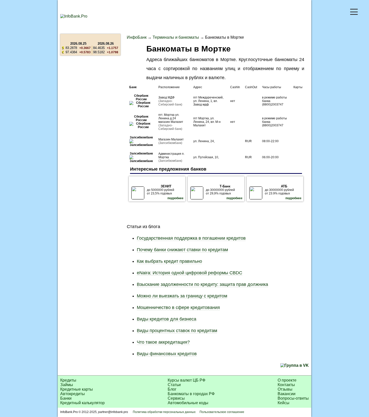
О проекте (287, 380)
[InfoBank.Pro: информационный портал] (73, 16)
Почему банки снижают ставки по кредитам (182, 249)
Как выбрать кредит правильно (169, 261)
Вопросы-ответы (293, 398)
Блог (172, 389)
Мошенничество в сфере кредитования (178, 307)
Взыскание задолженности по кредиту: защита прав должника (202, 284)
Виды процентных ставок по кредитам (177, 330)
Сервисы (176, 398)
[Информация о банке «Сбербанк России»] (141, 106)
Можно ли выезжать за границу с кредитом (182, 295)
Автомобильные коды (188, 403)
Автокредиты (72, 394)
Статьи (174, 385)
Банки (66, 398)
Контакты (286, 385)
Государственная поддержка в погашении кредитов (191, 238)
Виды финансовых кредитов (167, 353)
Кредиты (68, 380)
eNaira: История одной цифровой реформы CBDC (189, 272)
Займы (66, 385)
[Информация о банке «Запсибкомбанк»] (141, 145)
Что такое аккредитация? (163, 342)
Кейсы (283, 403)
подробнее (175, 198)
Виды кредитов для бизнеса (166, 319)
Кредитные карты (76, 389)
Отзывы (285, 389)
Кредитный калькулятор (82, 403)
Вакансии (286, 394)
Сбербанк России (141, 97)
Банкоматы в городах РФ (191, 394)
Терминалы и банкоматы (176, 37)
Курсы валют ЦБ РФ (186, 380)
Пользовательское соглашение (222, 412)
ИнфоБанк (137, 37)
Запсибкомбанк (141, 137)
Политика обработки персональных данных (164, 412)
